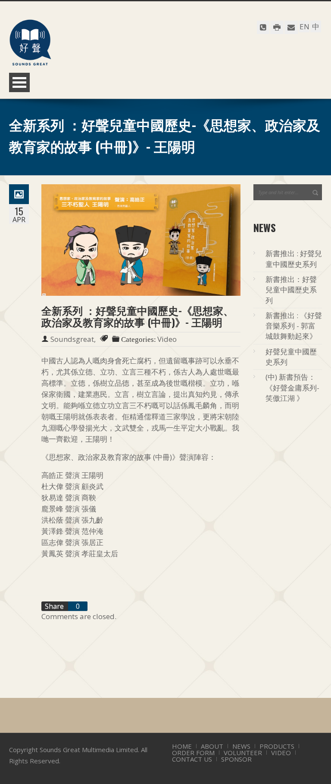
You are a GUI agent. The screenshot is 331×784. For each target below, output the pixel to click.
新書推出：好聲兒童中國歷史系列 (291, 289)
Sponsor (236, 759)
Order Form (193, 752)
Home (182, 746)
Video (281, 752)
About (212, 746)
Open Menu (19, 82)
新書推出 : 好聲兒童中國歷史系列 (293, 258)
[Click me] (263, 27)
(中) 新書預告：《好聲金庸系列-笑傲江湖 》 (292, 387)
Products (276, 746)
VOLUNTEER (243, 752)
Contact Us (192, 759)
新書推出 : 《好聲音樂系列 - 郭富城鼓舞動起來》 (293, 325)
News (241, 746)
